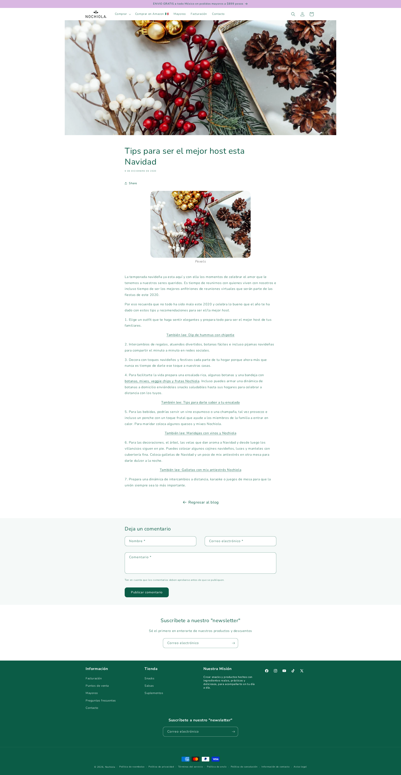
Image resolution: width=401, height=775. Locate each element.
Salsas (149, 686)
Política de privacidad (161, 766)
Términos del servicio (190, 766)
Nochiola (110, 767)
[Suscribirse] (233, 643)
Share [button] (133, 183)
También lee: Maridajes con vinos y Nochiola (200, 433)
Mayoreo (92, 693)
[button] (122, 14)
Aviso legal (300, 766)
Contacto (92, 708)
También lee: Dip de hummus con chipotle (200, 335)
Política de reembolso (132, 766)
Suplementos (154, 693)
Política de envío (217, 766)
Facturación (94, 678)
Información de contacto (275, 766)
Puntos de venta (97, 686)
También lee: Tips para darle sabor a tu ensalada (200, 402)
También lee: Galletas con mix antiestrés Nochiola (200, 470)
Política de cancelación (244, 766)
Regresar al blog (203, 502)
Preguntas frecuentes (101, 701)
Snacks (150, 678)
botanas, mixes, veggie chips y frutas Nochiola (162, 381)
